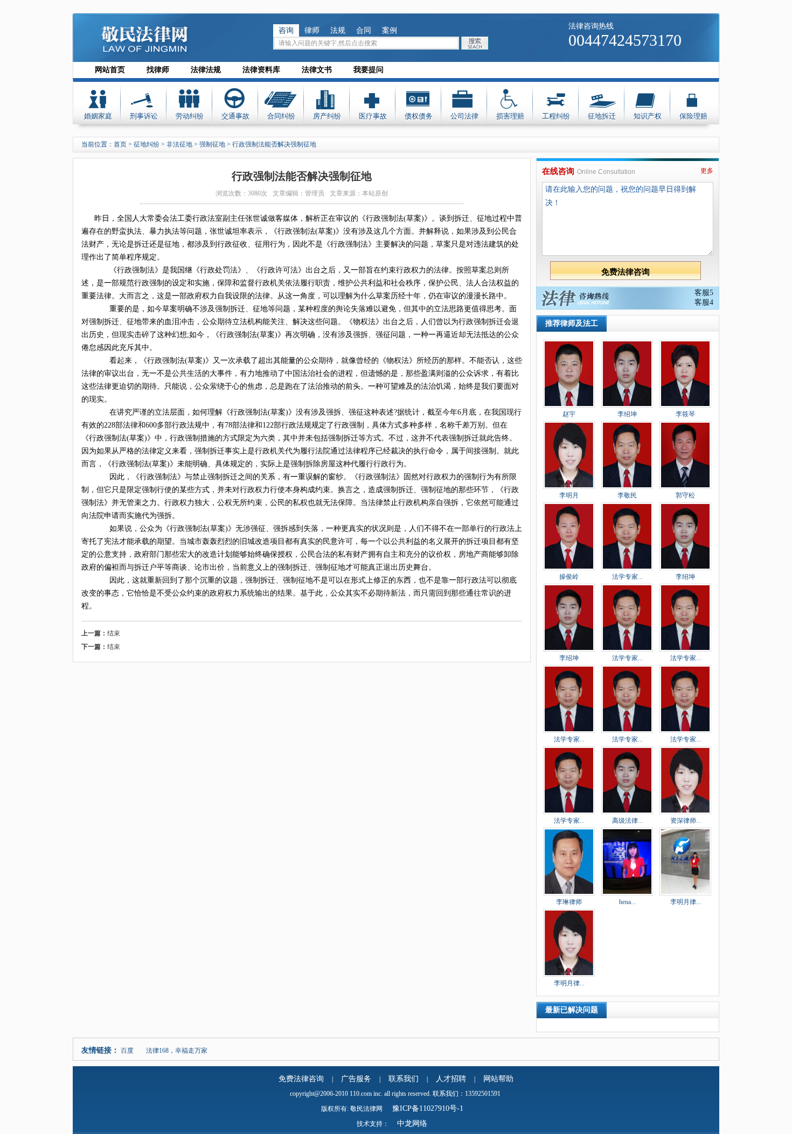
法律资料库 (261, 70)
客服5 (703, 293)
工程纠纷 (556, 116)
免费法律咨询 (301, 1079)
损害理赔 (510, 116)
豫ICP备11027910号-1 (427, 1108)
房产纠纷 (327, 116)
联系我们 (403, 1079)
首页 (120, 144)
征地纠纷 (146, 144)
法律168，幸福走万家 (176, 1050)
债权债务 (419, 116)
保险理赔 (693, 116)
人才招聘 (451, 1079)
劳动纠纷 (190, 116)
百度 (127, 1050)
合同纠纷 (281, 116)
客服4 (703, 302)
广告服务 (356, 1079)
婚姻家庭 (98, 116)
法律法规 (206, 70)
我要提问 (368, 70)
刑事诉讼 (144, 116)
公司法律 (464, 116)
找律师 (158, 70)
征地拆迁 (602, 116)
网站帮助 (498, 1079)
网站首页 (110, 70)
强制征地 (212, 144)
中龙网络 (412, 1123)
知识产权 (648, 116)
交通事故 (235, 116)
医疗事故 (373, 116)
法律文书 (317, 70)
